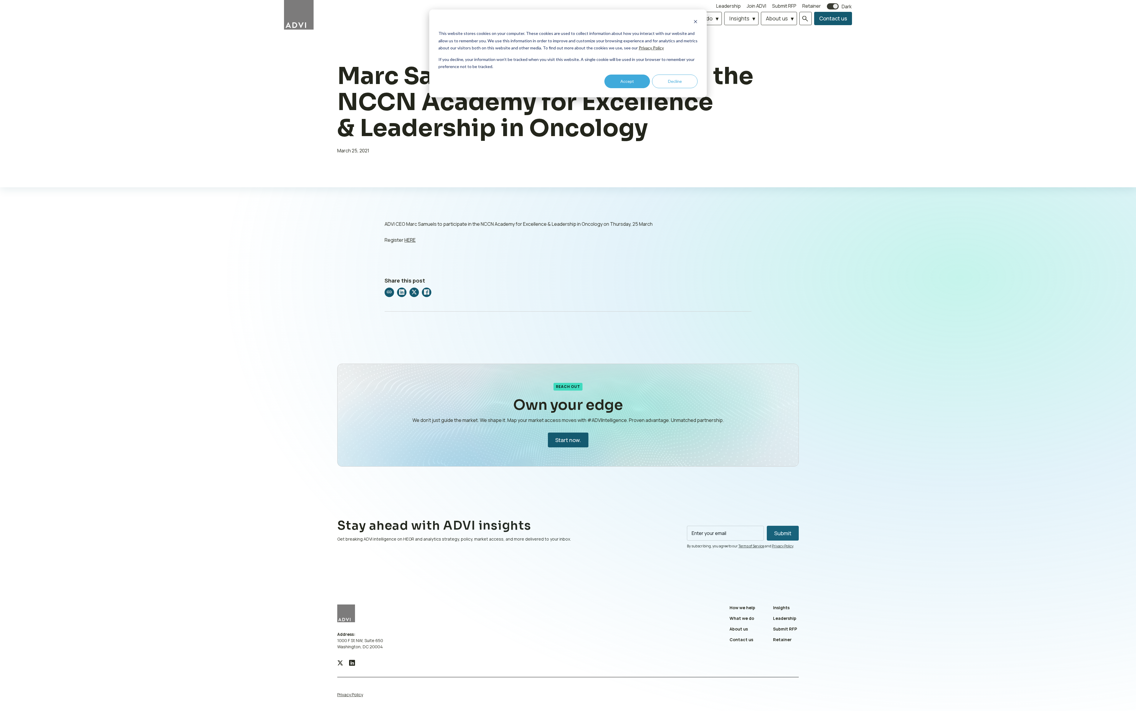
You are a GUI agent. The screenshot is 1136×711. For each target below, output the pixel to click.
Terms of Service (751, 546)
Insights (739, 18)
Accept (627, 81)
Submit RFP (784, 6)
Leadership (728, 6)
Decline (675, 81)
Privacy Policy (651, 47)
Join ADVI (756, 6)
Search (805, 18)
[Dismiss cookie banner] (695, 22)
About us (777, 18)
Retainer (811, 6)
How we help (742, 607)
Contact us (833, 18)
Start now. (568, 440)
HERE (410, 240)
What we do (742, 618)
